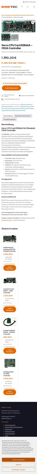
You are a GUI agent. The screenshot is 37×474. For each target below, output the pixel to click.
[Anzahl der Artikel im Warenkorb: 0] (34, 6)
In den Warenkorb (11, 88)
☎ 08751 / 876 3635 (29, 2)
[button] (32, 22)
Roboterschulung (10, 425)
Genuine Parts (19, 110)
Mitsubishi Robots (25, 106)
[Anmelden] (27, 6)
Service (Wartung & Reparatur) (14, 427)
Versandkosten (17, 66)
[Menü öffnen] (22, 7)
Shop (6, 436)
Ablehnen (18, 464)
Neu (24, 110)
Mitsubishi (8, 15)
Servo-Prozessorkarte (13, 108)
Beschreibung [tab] (8, 116)
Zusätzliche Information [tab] (23, 116)
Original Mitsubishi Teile (8, 110)
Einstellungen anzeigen (18, 469)
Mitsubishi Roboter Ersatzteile (21, 15)
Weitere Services (10, 431)
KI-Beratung (8, 429)
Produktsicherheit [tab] (10, 119)
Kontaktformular (6, 220)
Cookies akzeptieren (18, 460)
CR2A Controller (24, 108)
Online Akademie (10, 433)
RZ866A (31, 108)
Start (2, 15)
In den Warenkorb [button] (9, 268)
